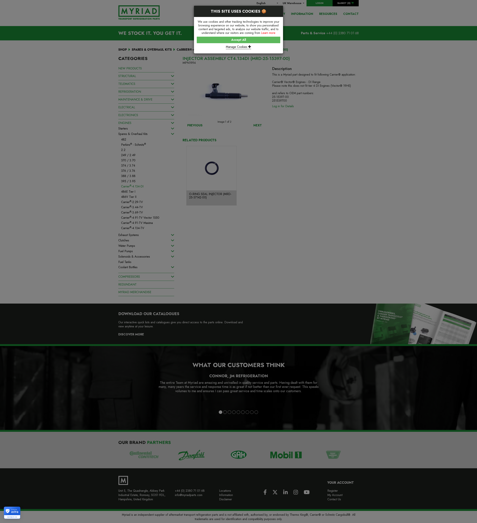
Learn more (268, 33)
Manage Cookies (237, 47)
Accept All (238, 40)
